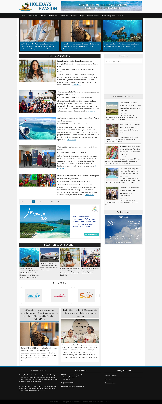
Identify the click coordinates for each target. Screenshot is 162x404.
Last (57, 202)
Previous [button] (17, 35)
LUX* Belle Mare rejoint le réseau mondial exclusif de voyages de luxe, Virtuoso (129, 171)
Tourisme (89, 124)
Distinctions (53, 16)
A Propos (108, 379)
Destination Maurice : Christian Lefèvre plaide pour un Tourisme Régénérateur (78, 177)
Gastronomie (64, 16)
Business (73, 16)
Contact (120, 16)
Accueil (22, 16)
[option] (102, 6)
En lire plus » (76, 85)
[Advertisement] (123, 79)
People (82, 16)
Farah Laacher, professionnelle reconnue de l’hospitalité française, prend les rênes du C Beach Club (77, 64)
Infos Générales (33, 16)
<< (22, 202)
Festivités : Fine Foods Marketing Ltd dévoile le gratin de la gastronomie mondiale (80, 312)
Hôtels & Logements (108, 16)
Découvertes (78, 181)
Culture (43, 16)
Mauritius (97, 402)
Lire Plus (43, 391)
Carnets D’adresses (93, 16)
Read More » (121, 119)
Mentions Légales (111, 376)
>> (52, 202)
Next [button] (145, 35)
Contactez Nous (110, 383)
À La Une (71, 69)
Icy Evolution (107, 402)
